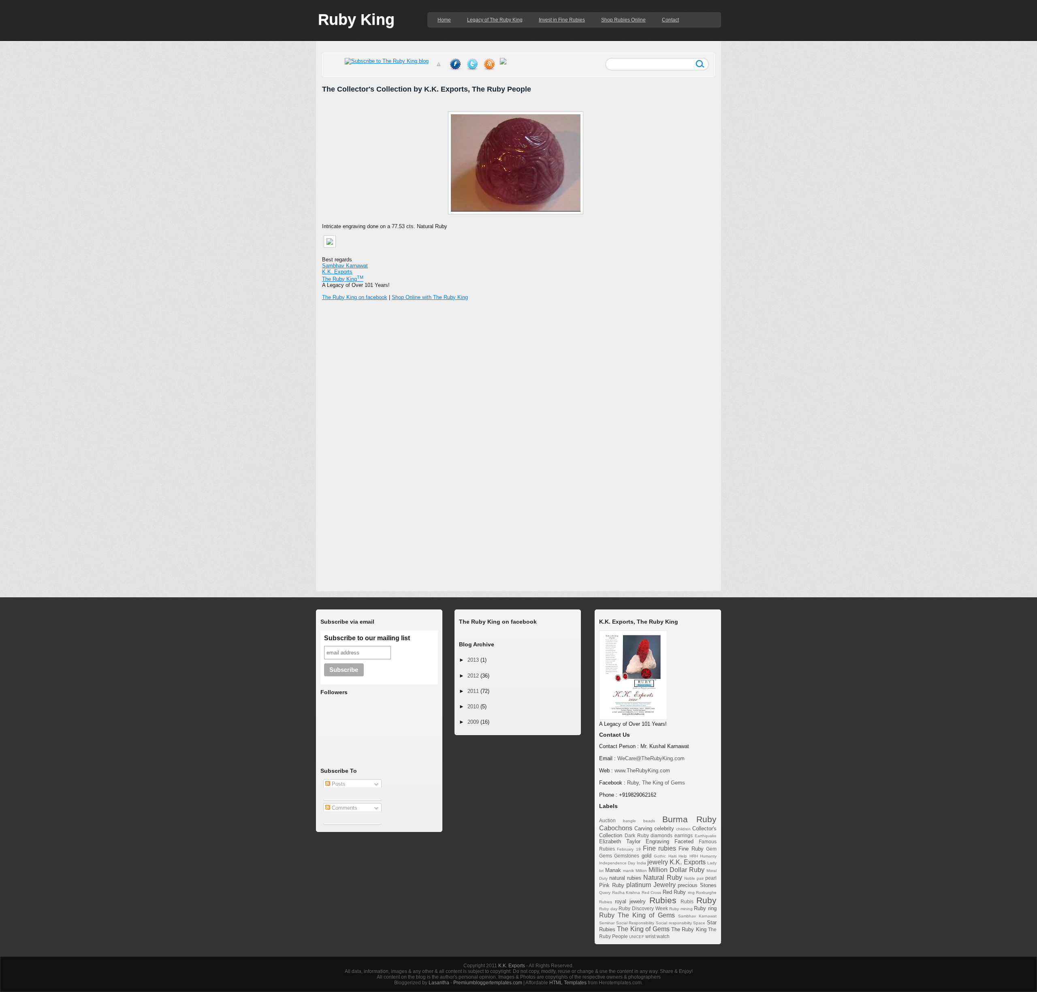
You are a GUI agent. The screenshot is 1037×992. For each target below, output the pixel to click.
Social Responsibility (635, 923)
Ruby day (608, 908)
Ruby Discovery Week (643, 908)
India (641, 863)
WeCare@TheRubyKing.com (651, 758)
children (683, 829)
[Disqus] (518, 437)
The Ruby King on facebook (354, 297)
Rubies (662, 900)
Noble (689, 878)
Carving (643, 828)
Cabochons (615, 828)
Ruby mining (681, 908)
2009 (473, 722)
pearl (711, 878)
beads (649, 821)
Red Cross (651, 892)
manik (628, 870)
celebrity (664, 828)
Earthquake (706, 836)
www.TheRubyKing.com (642, 771)
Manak (613, 870)
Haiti (672, 856)
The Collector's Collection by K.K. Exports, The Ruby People (426, 89)
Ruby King (356, 19)
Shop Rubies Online (623, 20)
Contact (670, 20)
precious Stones (697, 885)
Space (699, 923)
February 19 (628, 849)
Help (683, 856)
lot (601, 870)
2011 (473, 691)
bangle (629, 821)
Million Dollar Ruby (676, 869)
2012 (473, 676)
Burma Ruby (689, 819)
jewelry (657, 862)
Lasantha (439, 983)
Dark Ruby (637, 835)
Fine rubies (659, 848)
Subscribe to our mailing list (367, 638)
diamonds (661, 835)
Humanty (708, 856)
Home (444, 20)
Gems (605, 855)
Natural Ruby (662, 877)
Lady (712, 863)
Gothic (660, 856)
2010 (473, 706)
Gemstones (626, 855)
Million (641, 870)
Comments (343, 808)
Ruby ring (705, 908)
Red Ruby (674, 892)
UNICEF (636, 936)
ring (691, 892)
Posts (338, 784)
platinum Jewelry (651, 884)
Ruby (706, 900)
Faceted (683, 841)
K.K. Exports (687, 862)
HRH (693, 856)
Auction (607, 820)
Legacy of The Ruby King (495, 20)
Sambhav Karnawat (345, 266)
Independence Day (617, 863)
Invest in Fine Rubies (562, 20)
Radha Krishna (626, 892)
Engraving (657, 841)
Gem (711, 848)
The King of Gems (643, 929)
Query (604, 892)
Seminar (607, 923)
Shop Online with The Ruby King (430, 297)
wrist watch (657, 936)
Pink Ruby (611, 885)
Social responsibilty (674, 923)
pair (700, 878)
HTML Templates (568, 983)
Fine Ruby (691, 849)
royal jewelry (630, 901)
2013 (473, 660)
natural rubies (625, 878)
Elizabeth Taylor (619, 841)
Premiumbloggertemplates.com (487, 983)
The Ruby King (688, 929)
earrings (683, 835)
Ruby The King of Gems (637, 915)
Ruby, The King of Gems (656, 783)
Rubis (687, 901)
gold (646, 856)
